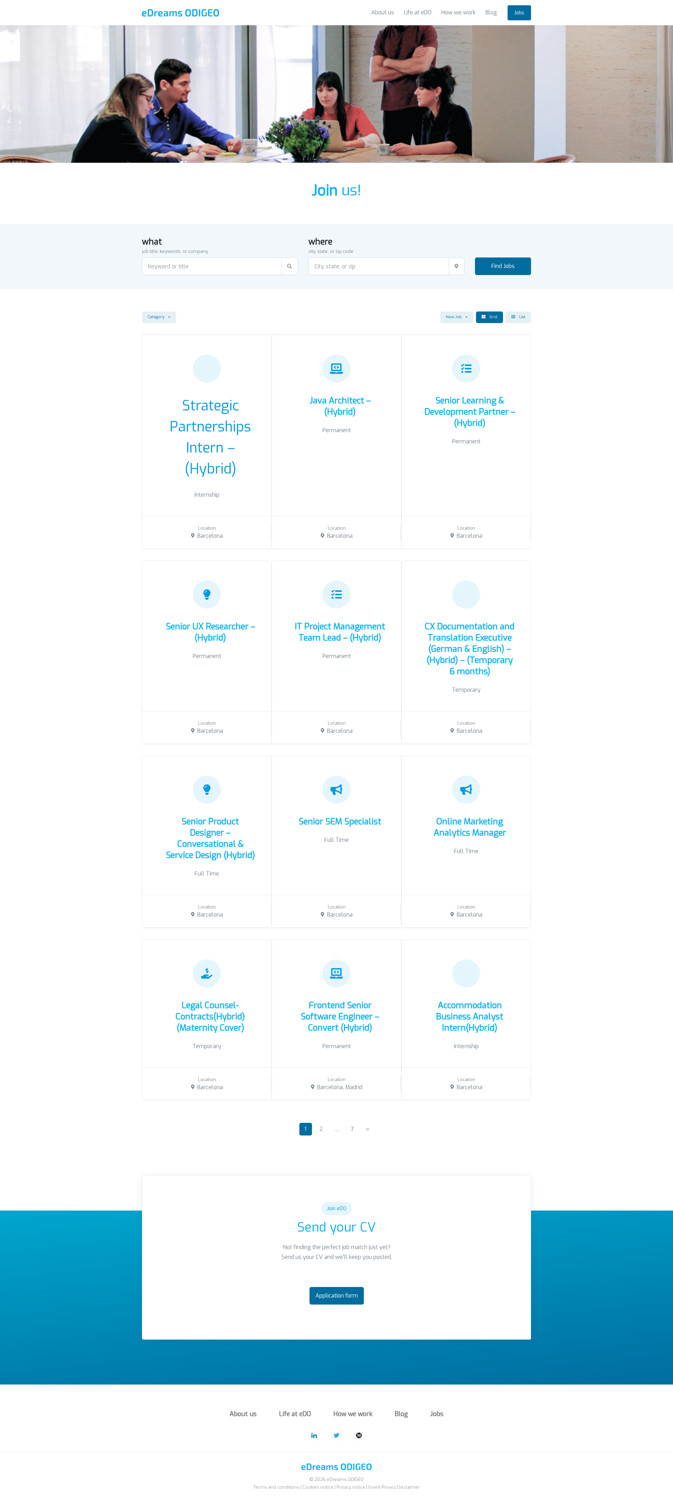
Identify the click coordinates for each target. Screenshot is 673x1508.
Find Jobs (503, 266)
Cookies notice (317, 1487)
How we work (458, 12)
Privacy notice (350, 1487)
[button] (159, 317)
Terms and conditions (276, 1487)
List (521, 317)
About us (382, 12)
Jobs (519, 12)
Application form (336, 1295)
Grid (492, 317)
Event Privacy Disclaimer (394, 1487)
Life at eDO (417, 12)
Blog (491, 12)
